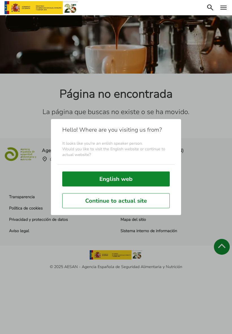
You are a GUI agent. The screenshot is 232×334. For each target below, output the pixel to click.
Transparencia (22, 197)
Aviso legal (19, 231)
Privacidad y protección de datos (38, 219)
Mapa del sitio (133, 219)
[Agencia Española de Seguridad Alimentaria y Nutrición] (41, 7)
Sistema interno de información (149, 231)
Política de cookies (26, 208)
